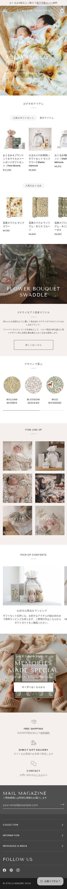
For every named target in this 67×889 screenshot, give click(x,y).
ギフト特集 (25, 83)
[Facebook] (4, 870)
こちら (39, 775)
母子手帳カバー (45, 2)
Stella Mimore (15, 883)
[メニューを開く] (8, 10)
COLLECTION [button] (10, 824)
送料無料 (45, 733)
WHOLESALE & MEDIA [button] (15, 845)
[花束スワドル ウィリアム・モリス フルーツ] (40, 206)
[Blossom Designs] (33, 385)
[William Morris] (12, 385)
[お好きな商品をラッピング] (32, 585)
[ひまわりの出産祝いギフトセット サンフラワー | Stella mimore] (40, 139)
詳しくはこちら (33, 344)
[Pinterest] (11, 870)
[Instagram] (18, 870)
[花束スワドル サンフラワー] (14, 206)
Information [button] (11, 835)
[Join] (61, 804)
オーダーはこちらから (33, 687)
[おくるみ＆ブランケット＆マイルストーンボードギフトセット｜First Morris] (14, 139)
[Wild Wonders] (55, 385)
